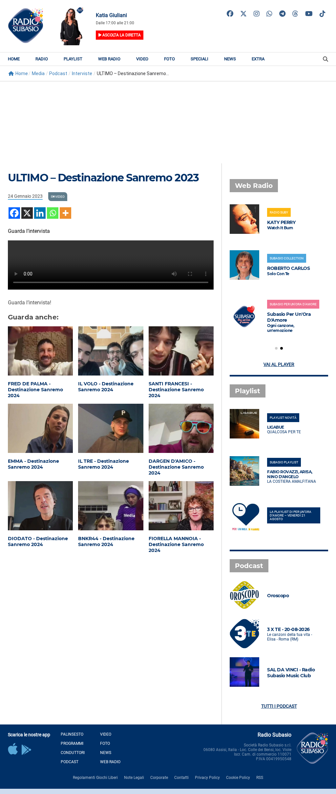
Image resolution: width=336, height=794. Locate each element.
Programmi (72, 743)
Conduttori (73, 753)
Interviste (82, 73)
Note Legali (134, 777)
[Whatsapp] (52, 213)
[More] (65, 213)
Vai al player (278, 364)
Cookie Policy (238, 777)
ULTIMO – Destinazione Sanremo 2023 (103, 177)
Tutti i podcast (279, 706)
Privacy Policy (207, 777)
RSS (259, 777)
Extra (258, 58)
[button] (276, 348)
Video (142, 58)
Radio (41, 58)
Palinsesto (72, 734)
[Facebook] (14, 213)
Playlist (73, 58)
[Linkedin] (40, 213)
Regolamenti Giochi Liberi (95, 777)
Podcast (58, 73)
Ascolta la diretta (121, 35)
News (230, 58)
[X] (27, 213)
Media (38, 73)
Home (14, 58)
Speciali (199, 58)
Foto (169, 58)
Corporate (159, 777)
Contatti (181, 777)
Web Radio (109, 58)
